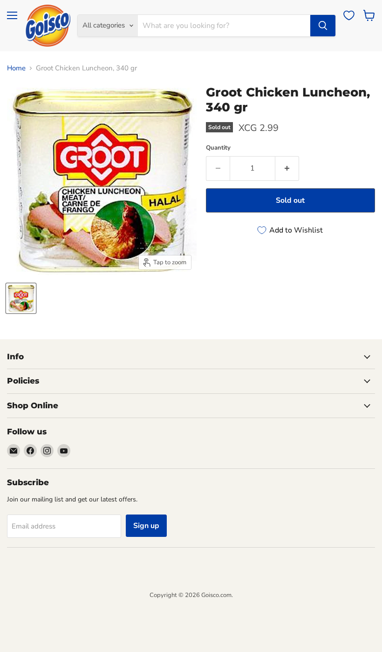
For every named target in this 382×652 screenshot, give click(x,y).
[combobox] (224, 25)
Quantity (218, 147)
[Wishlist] (349, 15)
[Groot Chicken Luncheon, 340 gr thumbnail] (21, 298)
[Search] (322, 25)
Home (16, 68)
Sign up (146, 526)
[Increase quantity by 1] (287, 168)
